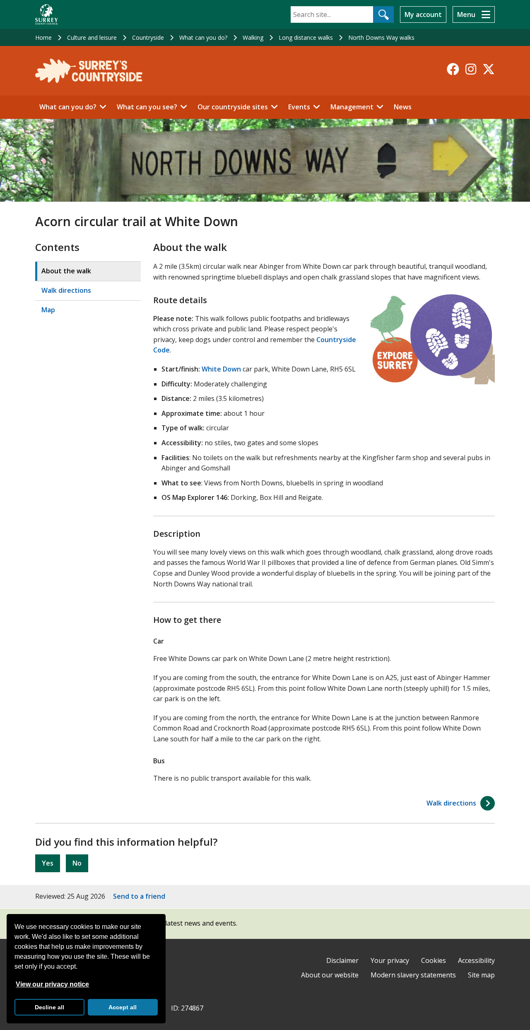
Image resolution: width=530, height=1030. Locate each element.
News (403, 106)
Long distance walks (306, 37)
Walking (253, 37)
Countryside (148, 37)
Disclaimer (342, 960)
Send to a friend (139, 896)
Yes (47, 863)
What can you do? (203, 37)
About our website (330, 974)
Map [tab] (48, 309)
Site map (481, 974)
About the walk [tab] (66, 270)
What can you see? (147, 106)
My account (423, 14)
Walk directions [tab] (66, 290)
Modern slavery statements (413, 974)
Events (299, 106)
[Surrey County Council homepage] (46, 14)
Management (351, 106)
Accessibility (476, 960)
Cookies (433, 960)
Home (43, 37)
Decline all (49, 1007)
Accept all (122, 1007)
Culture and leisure (92, 37)
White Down (221, 369)
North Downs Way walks (381, 37)
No (77, 863)
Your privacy (390, 960)
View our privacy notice (52, 984)
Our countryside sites (233, 106)
